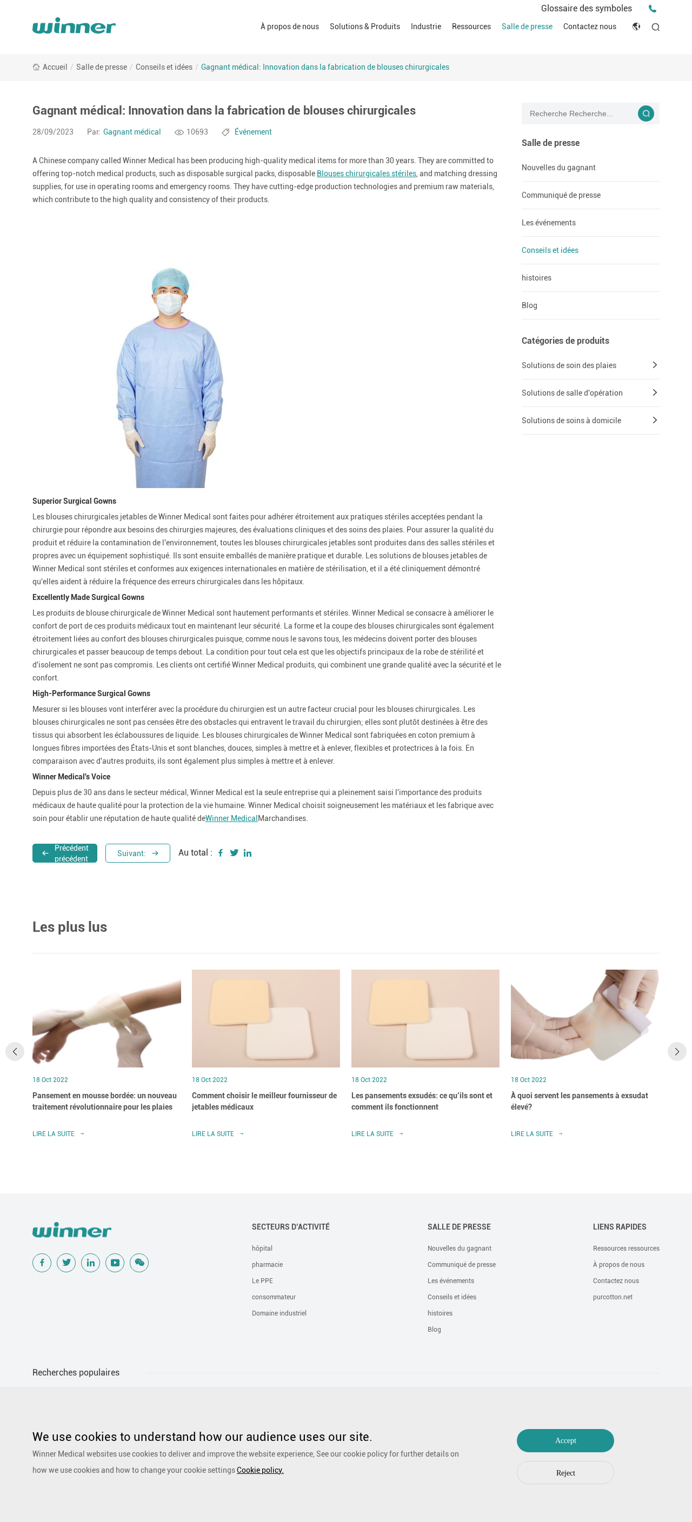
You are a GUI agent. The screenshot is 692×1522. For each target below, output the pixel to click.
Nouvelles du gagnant (559, 167)
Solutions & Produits (365, 26)
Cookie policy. (260, 1470)
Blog (529, 305)
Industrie (426, 26)
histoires (536, 277)
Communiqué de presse (561, 195)
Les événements (549, 222)
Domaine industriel (279, 1313)
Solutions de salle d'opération (572, 393)
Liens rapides (620, 1227)
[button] (14, 1051)
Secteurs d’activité (291, 1227)
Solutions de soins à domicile (571, 420)
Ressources (471, 26)
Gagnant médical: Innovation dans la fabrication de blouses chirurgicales (325, 67)
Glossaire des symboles (586, 8)
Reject (565, 1473)
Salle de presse (527, 26)
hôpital (262, 1248)
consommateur (274, 1297)
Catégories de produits (565, 341)
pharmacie (267, 1265)
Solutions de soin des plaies (569, 365)
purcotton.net (613, 1297)
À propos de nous (290, 26)
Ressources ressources (626, 1248)
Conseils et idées (164, 67)
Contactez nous (589, 26)
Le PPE (262, 1281)
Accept (565, 1441)
